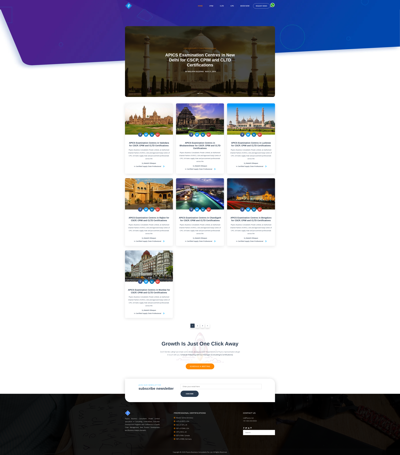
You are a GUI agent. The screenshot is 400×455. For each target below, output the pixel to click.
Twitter (246, 428)
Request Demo (261, 6)
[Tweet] (146, 134)
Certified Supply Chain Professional (200, 48)
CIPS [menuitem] (232, 6)
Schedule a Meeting (200, 366)
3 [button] (201, 93)
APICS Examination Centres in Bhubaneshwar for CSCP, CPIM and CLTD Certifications (200, 145)
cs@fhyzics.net (248, 418)
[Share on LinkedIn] (152, 134)
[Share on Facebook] (140, 134)
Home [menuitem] (200, 6)
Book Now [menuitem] (244, 6)
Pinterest (251, 428)
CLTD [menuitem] (222, 6)
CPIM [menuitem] (211, 6)
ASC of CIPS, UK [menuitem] (181, 425)
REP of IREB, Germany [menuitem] (184, 439)
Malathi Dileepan (196, 71)
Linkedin (248, 428)
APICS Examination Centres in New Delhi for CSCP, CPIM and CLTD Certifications (200, 60)
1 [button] (198, 93)
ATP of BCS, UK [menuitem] (181, 432)
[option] (200, 61)
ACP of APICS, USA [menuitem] (182, 421)
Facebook (243, 428)
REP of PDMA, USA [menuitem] (182, 428)
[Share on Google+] (158, 134)
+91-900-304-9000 (250, 421)
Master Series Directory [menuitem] (184, 418)
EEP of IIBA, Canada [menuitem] (183, 435)
